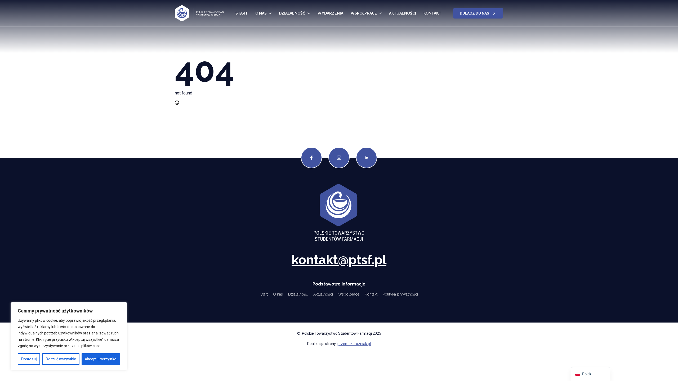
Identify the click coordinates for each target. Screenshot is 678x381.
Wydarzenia (330, 13)
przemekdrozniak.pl (354, 344)
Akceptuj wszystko (101, 359)
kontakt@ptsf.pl (339, 259)
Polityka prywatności (400, 294)
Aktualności (402, 13)
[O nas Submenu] (270, 13)
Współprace (364, 13)
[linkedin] (366, 157)
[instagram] (339, 157)
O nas (261, 13)
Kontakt (432, 13)
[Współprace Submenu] (380, 13)
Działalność (292, 13)
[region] (69, 336)
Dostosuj (29, 359)
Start (241, 13)
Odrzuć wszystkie (61, 359)
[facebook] (311, 157)
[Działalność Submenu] (308, 13)
